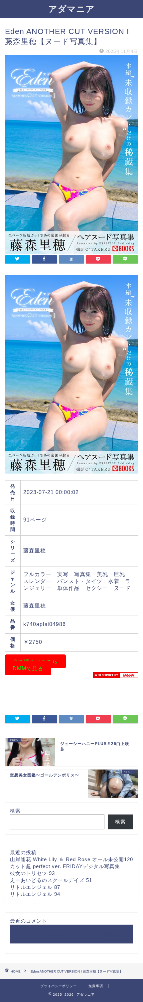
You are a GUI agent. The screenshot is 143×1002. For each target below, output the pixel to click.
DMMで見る (28, 668)
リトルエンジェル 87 (35, 887)
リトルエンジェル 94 (35, 894)
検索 (15, 811)
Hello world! (24, 934)
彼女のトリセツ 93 (32, 873)
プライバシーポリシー (58, 986)
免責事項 (95, 986)
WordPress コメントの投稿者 (84, 934)
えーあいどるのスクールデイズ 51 (51, 880)
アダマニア (71, 8)
